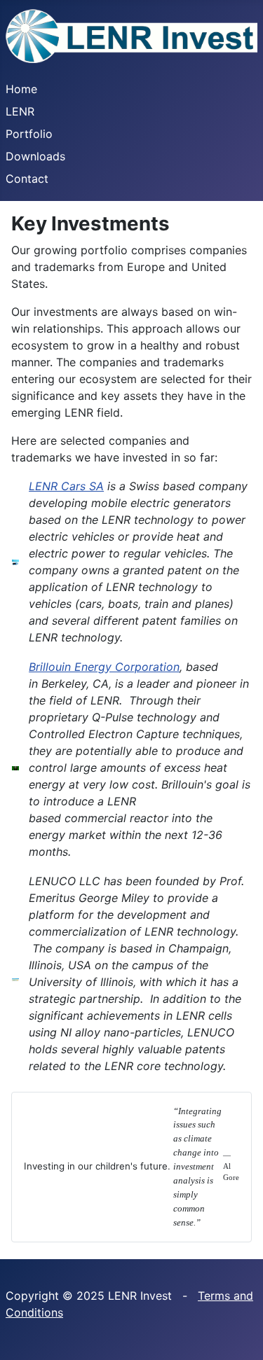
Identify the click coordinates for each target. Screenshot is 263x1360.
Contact (27, 179)
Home (21, 89)
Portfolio (29, 134)
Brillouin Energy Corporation (104, 667)
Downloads (35, 156)
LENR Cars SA (66, 486)
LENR (20, 111)
